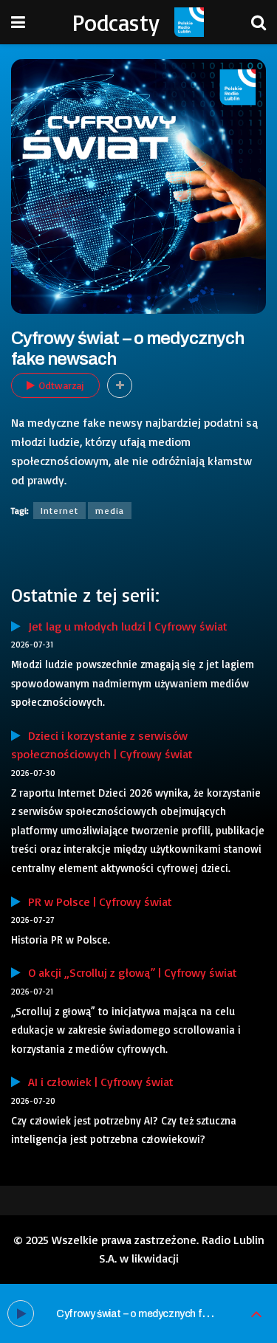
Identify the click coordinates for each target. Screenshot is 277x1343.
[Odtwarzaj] (20, 1313)
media (109, 510)
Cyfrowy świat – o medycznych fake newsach (159, 1313)
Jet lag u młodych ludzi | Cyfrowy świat (124, 626)
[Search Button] (258, 22)
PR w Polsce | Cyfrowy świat (96, 901)
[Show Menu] (18, 22)
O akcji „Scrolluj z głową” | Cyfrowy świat (129, 972)
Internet (59, 510)
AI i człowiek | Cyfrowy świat (97, 1081)
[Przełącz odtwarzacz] (256, 1313)
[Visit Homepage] (189, 22)
